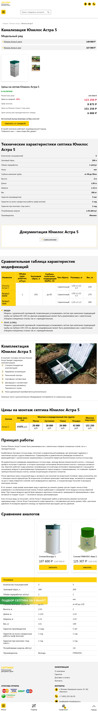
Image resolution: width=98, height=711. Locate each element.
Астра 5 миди (5, 294)
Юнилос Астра (15, 23)
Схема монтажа (50, 239)
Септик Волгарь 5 (47, 556)
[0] (63, 706)
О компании (60, 671)
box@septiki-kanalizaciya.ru (70, 701)
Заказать (53, 567)
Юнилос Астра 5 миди (13, 41)
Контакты (58, 680)
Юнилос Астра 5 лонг (12, 47)
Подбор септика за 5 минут (24, 600)
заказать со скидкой (15, 123)
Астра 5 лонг (5, 302)
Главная (5, 23)
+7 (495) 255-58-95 (67, 696)
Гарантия (58, 674)
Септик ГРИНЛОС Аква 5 (85, 556)
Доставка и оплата (62, 677)
